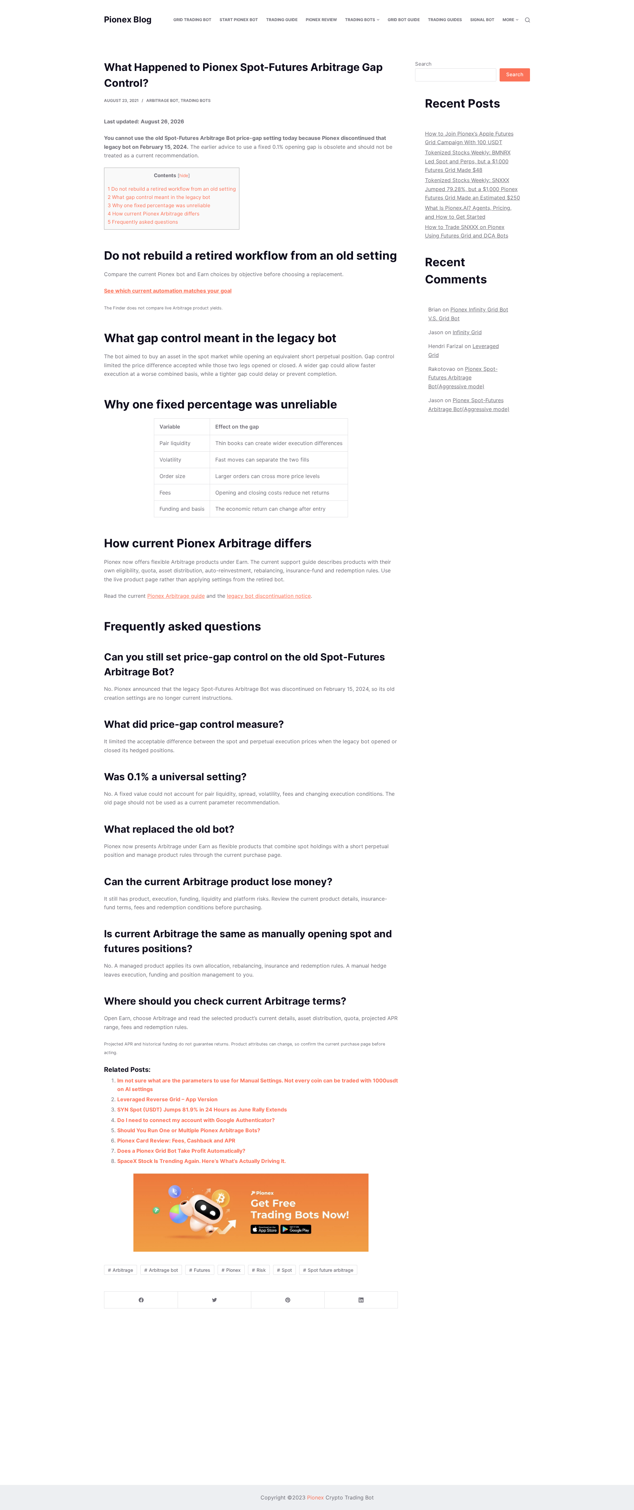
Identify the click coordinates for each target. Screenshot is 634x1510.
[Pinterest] (288, 1300)
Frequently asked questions (143, 222)
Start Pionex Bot (239, 19)
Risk (261, 1270)
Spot (287, 1270)
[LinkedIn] (361, 1300)
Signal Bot (482, 19)
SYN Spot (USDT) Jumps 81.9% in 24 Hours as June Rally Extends (202, 1109)
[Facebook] (141, 1300)
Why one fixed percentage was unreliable (159, 205)
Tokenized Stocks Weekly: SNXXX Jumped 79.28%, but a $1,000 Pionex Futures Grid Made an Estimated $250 (472, 189)
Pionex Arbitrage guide (176, 596)
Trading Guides (445, 19)
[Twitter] (214, 1300)
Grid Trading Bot (192, 19)
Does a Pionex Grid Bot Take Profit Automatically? (181, 1150)
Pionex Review (321, 19)
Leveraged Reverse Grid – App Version (167, 1099)
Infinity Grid (467, 332)
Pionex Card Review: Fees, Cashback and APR (176, 1140)
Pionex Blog (128, 19)
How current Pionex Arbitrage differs (153, 213)
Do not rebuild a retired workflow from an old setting (172, 189)
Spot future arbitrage (330, 1270)
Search (423, 64)
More (508, 19)
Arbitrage (123, 1270)
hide (183, 175)
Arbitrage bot (163, 1270)
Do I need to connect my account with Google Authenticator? (196, 1120)
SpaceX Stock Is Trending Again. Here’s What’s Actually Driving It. (201, 1161)
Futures (202, 1270)
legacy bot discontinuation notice (269, 596)
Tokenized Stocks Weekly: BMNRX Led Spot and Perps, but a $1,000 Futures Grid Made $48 (468, 161)
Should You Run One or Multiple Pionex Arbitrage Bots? (188, 1130)
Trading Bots (196, 100)
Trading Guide (282, 19)
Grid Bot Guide (404, 19)
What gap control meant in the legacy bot (159, 197)
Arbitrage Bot (162, 100)
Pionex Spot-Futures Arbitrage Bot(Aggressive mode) (463, 378)
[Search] (527, 19)
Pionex (233, 1270)
